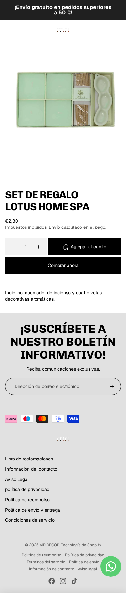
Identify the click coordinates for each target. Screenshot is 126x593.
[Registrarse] (112, 386)
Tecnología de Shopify (81, 545)
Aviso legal (87, 569)
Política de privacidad (84, 555)
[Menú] (7, 29)
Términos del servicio (46, 561)
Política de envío (84, 561)
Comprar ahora (63, 265)
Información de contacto (51, 569)
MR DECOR (49, 545)
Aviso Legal (17, 479)
